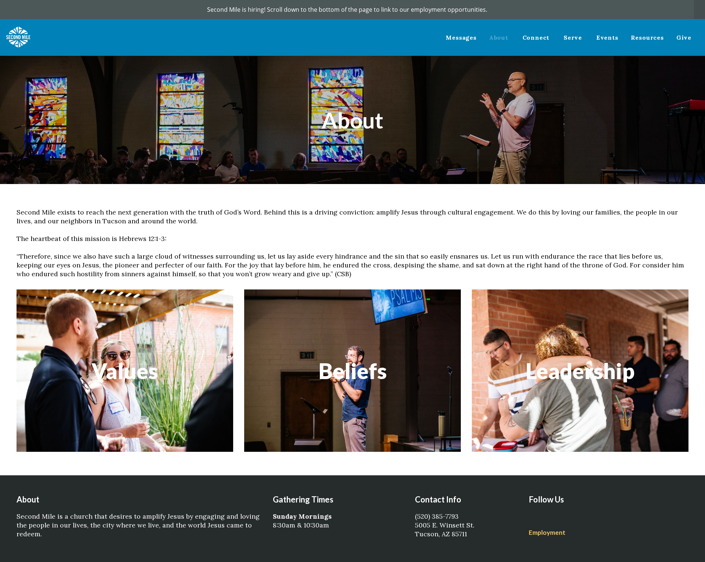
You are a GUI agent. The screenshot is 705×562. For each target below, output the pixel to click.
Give (683, 37)
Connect (537, 37)
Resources (647, 37)
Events (607, 37)
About (499, 37)
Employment (547, 532)
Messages (461, 37)
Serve (574, 37)
